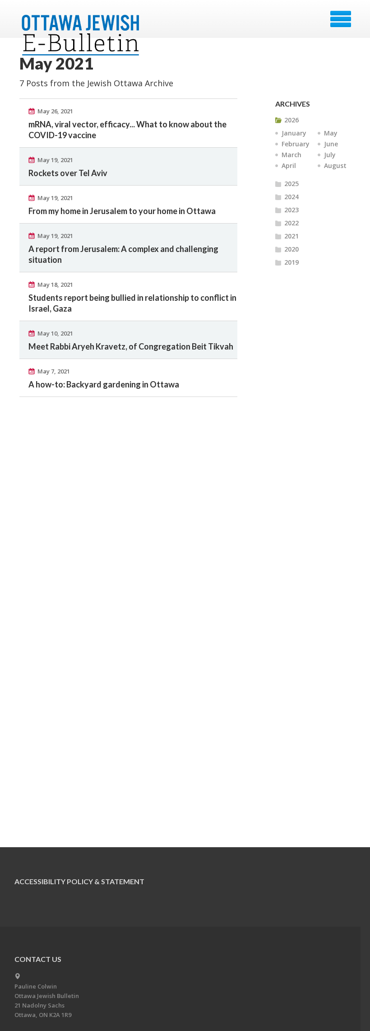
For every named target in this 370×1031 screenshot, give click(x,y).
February (296, 144)
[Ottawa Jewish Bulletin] (81, 22)
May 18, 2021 (55, 284)
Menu (340, 19)
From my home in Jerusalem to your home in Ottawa (122, 211)
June (331, 144)
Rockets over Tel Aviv (67, 173)
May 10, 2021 (55, 333)
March (291, 154)
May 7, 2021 (53, 371)
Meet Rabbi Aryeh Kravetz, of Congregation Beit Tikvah (130, 346)
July (330, 154)
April (289, 165)
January (294, 133)
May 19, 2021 (55, 160)
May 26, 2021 (55, 111)
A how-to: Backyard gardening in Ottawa (103, 384)
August (335, 165)
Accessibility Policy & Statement (79, 881)
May (331, 133)
